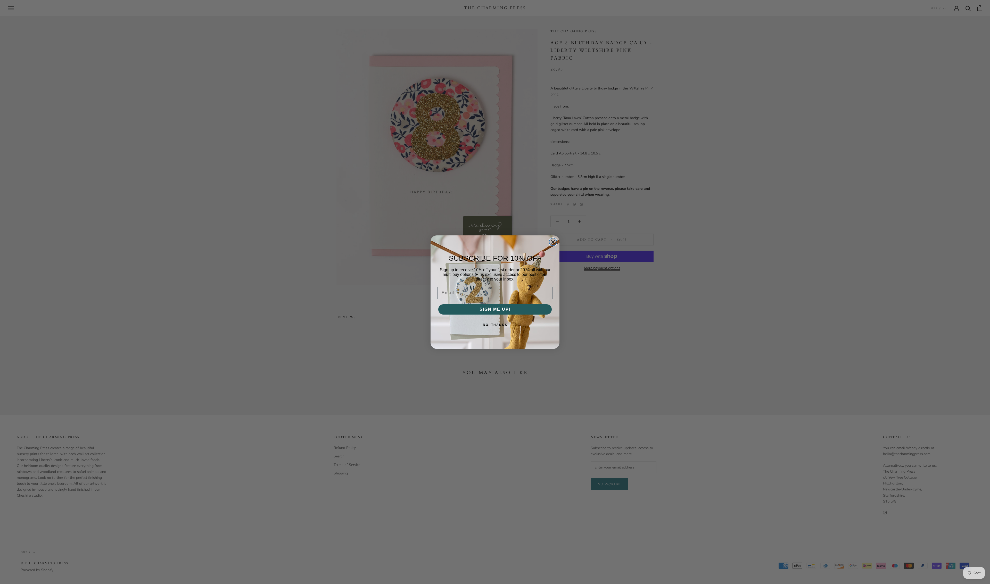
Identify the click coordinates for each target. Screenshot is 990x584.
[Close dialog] (553, 242)
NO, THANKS (495, 325)
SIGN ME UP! (495, 309)
